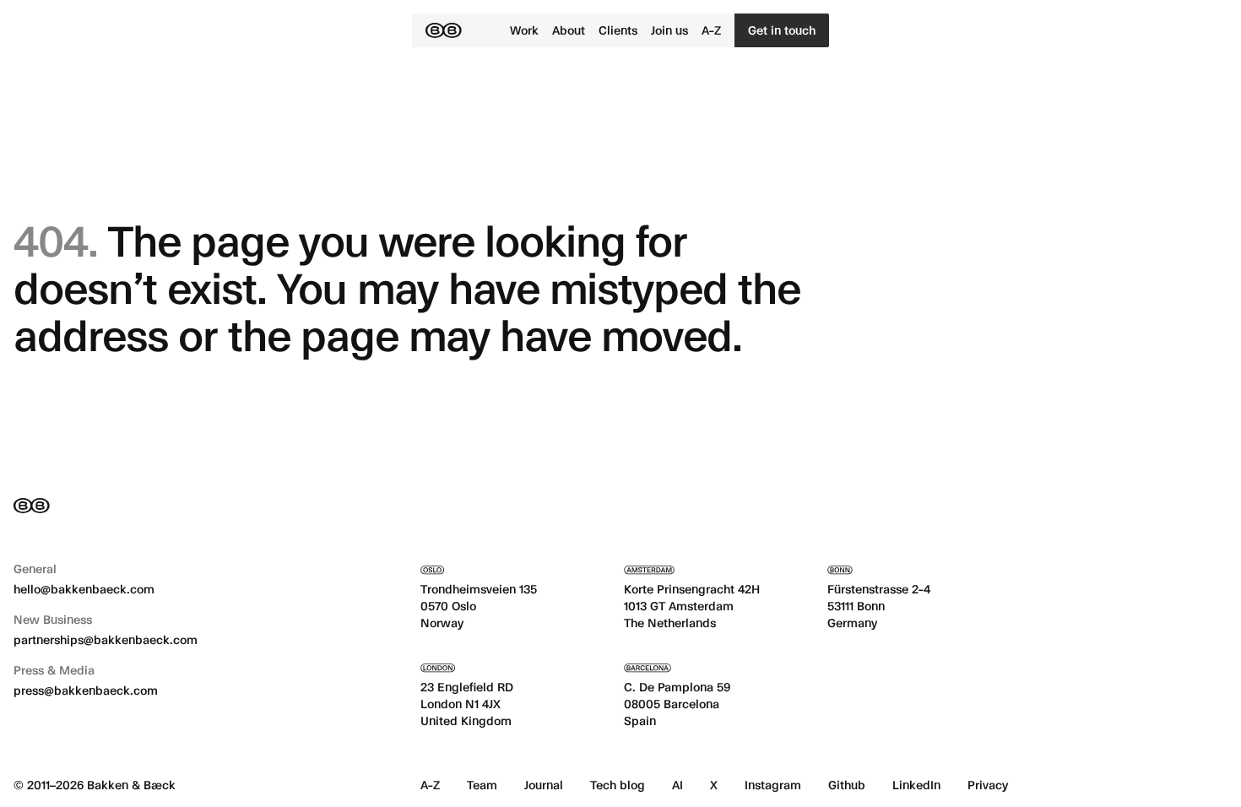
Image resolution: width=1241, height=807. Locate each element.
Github (846, 784)
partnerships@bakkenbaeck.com (106, 639)
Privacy (987, 784)
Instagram (773, 784)
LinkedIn (916, 784)
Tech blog (617, 784)
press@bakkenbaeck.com (86, 690)
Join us (669, 30)
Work (524, 30)
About (568, 30)
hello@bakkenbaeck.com (84, 589)
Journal (543, 784)
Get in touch (782, 30)
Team (482, 784)
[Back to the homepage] (443, 30)
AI (677, 784)
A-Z (711, 30)
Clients (618, 30)
